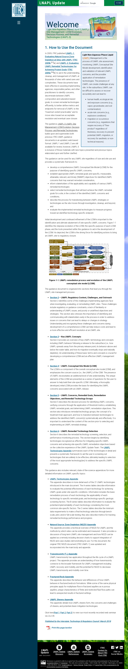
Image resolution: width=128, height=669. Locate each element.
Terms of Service (78, 665)
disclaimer (64, 663)
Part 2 (63, 612)
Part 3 (69, 612)
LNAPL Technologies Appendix (64, 479)
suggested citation (52, 663)
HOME (119, 3)
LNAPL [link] (86, 58)
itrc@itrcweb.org (67, 665)
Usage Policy (99, 665)
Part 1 (57, 612)
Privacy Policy (88, 665)
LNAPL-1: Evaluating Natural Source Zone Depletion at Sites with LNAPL (59, 56)
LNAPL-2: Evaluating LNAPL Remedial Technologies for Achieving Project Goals (62, 66)
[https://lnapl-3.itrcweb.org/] (19, 10)
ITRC (86, 663)
